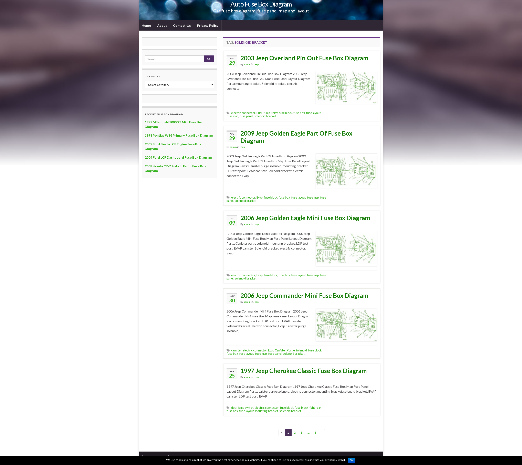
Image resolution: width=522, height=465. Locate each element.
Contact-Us (182, 25)
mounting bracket (266, 411)
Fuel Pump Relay (267, 113)
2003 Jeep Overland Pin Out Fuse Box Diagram (304, 58)
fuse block (285, 113)
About (162, 25)
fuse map (232, 116)
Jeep (256, 64)
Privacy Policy (207, 25)
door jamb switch (242, 407)
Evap (260, 197)
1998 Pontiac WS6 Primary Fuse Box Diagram (179, 135)
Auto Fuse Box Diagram (261, 4)
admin (247, 64)
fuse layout (313, 113)
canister (236, 350)
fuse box (299, 113)
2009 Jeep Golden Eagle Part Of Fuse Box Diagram (296, 136)
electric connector (243, 113)
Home (146, 25)
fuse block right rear (308, 407)
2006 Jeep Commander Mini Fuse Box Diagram (304, 295)
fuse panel (246, 116)
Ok (351, 460)
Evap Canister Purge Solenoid (287, 350)
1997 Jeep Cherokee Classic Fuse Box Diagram (303, 370)
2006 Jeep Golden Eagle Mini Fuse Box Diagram (305, 217)
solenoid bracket (265, 116)
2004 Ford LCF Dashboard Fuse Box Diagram (178, 157)
